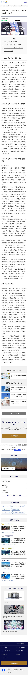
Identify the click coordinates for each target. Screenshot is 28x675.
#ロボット (12, 532)
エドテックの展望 (8, 51)
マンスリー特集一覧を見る (14, 495)
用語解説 (18, 654)
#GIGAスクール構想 (16, 32)
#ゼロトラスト (6, 509)
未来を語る (4, 647)
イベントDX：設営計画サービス (10, 631)
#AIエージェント (6, 532)
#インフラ (3, 568)
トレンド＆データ (7, 5)
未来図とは (4, 654)
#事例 (19, 557)
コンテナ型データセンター (9, 602)
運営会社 (9, 669)
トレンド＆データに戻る (14, 413)
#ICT (15, 557)
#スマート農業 (15, 509)
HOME (2, 5)
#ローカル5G (6, 506)
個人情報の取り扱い (18, 669)
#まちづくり (11, 557)
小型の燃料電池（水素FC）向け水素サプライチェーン (13, 617)
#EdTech (4, 32)
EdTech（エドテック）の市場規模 (12, 45)
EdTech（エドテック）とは (10, 42)
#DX (14, 544)
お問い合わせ (17, 449)
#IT (22, 32)
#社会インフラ (4, 544)
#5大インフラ (10, 544)
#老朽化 (7, 568)
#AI (12, 506)
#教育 (8, 32)
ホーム (3, 643)
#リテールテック (20, 506)
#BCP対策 (11, 580)
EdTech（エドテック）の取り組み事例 (13, 48)
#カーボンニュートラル (18, 512)
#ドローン (11, 568)
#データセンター (4, 580)
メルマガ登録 (14, 436)
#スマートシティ (7, 512)
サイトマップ (4, 658)
